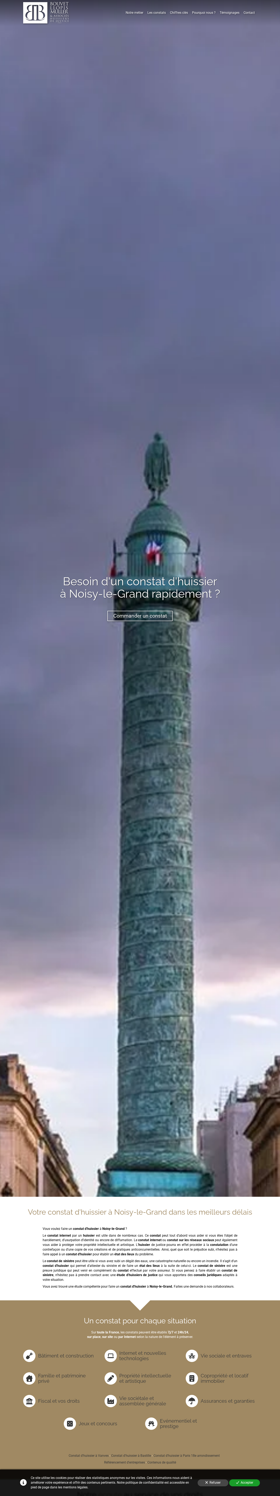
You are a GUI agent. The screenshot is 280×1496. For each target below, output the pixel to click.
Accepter (247, 1482)
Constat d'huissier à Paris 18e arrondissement (187, 1456)
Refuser (215, 1482)
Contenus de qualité (161, 1462)
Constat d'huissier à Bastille (131, 1456)
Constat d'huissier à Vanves (89, 1456)
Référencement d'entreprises (124, 1462)
